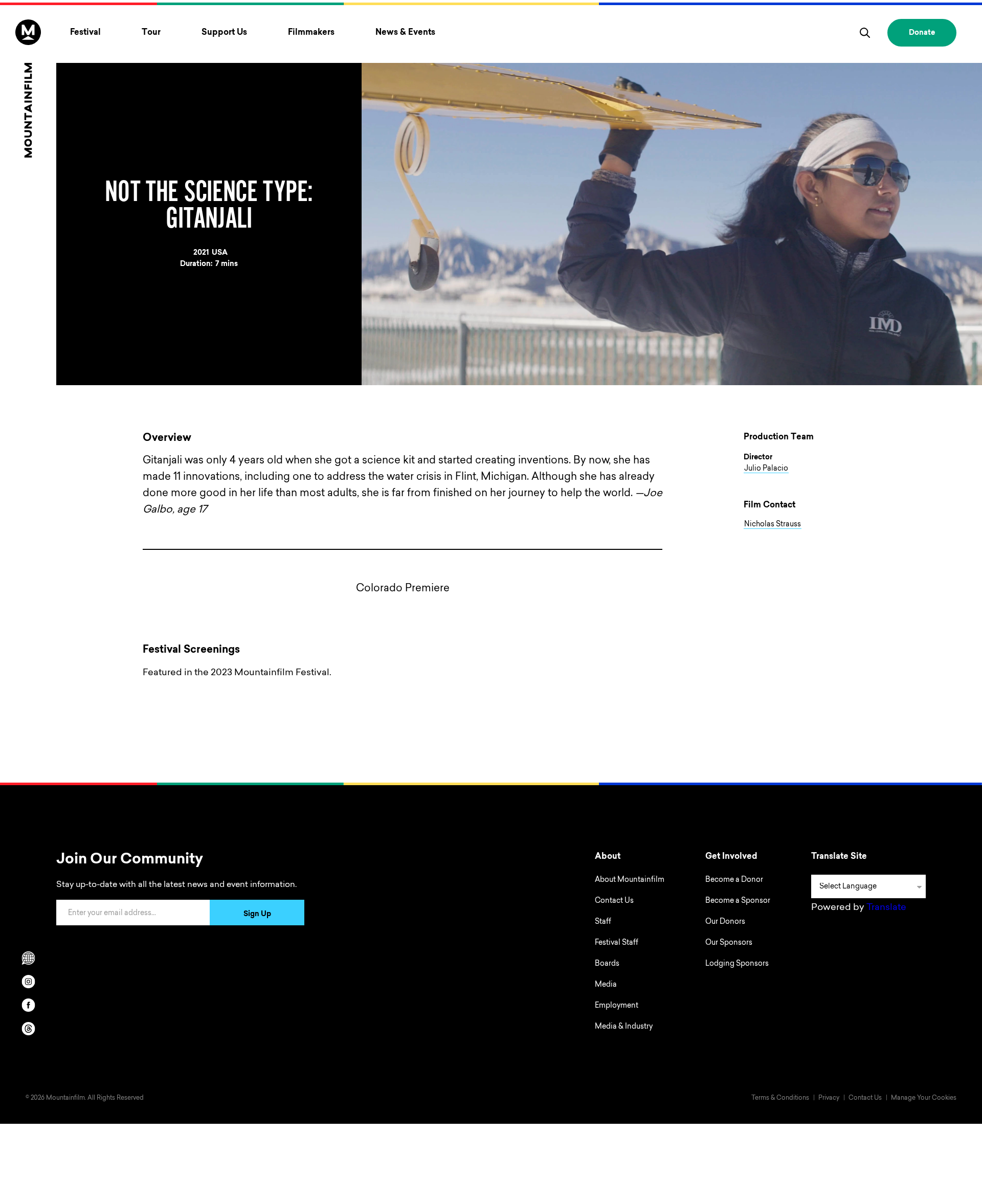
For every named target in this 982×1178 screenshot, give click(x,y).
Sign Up (257, 914)
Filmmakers (311, 33)
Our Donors (725, 922)
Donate (922, 33)
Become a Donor (734, 880)
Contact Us (614, 901)
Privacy (828, 1098)
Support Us (224, 33)
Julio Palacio (766, 469)
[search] (865, 32)
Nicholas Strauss (772, 524)
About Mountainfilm (629, 880)
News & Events (405, 33)
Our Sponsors (728, 943)
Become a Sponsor (737, 901)
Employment (616, 1006)
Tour (151, 33)
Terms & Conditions (780, 1098)
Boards (607, 964)
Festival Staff (616, 943)
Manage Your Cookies (923, 1098)
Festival (85, 33)
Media (606, 985)
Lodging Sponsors (737, 964)
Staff (603, 922)
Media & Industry (624, 1027)
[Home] (28, 88)
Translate (886, 908)
